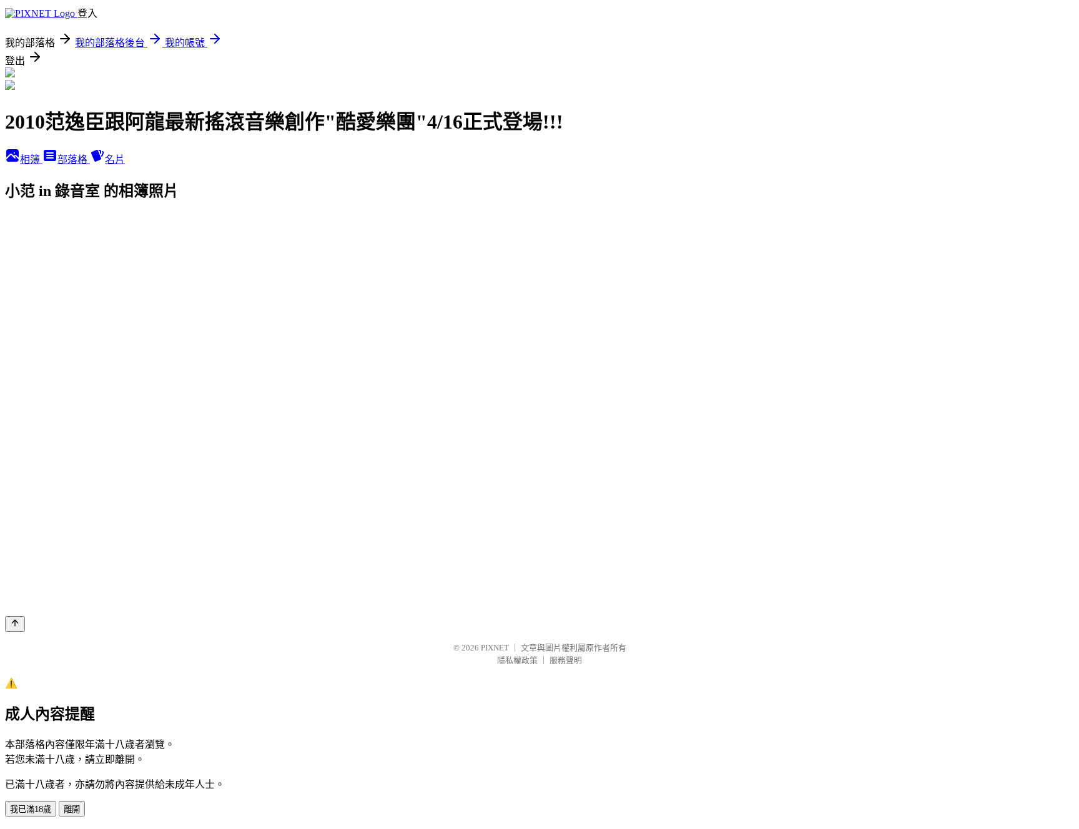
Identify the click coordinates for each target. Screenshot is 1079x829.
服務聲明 (565, 660)
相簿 (31, 159)
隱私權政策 (517, 660)
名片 (115, 159)
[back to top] (15, 624)
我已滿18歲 (30, 809)
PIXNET (495, 647)
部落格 (73, 159)
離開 (72, 809)
